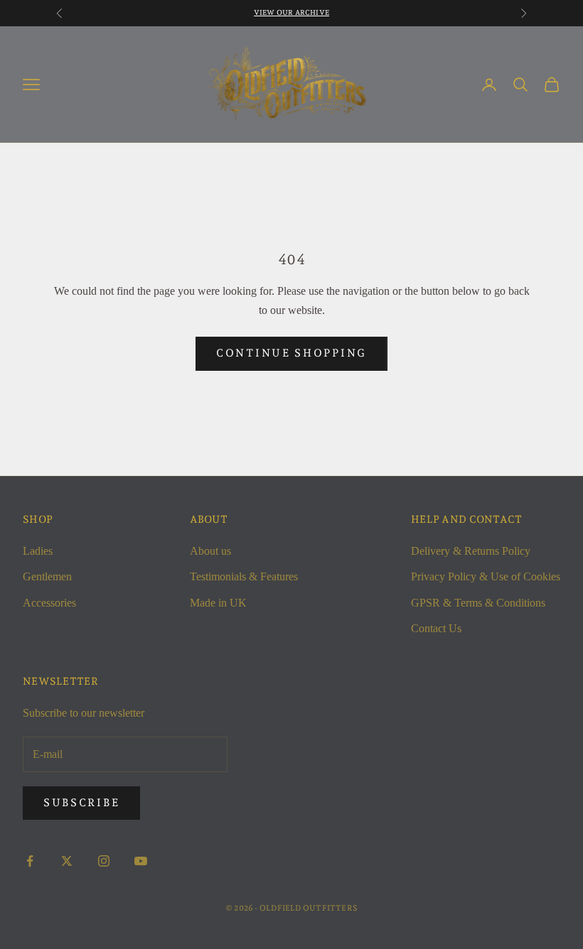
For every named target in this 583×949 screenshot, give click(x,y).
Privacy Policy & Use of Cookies (485, 576)
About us (210, 551)
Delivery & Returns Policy (470, 551)
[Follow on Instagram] (104, 861)
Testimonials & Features (244, 576)
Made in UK (218, 603)
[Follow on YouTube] (141, 861)
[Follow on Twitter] (67, 861)
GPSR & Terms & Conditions (478, 603)
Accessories (49, 603)
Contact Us (436, 628)
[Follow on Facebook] (30, 861)
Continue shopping (291, 353)
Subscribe (81, 802)
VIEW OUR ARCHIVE (291, 12)
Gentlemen (47, 576)
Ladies (38, 551)
